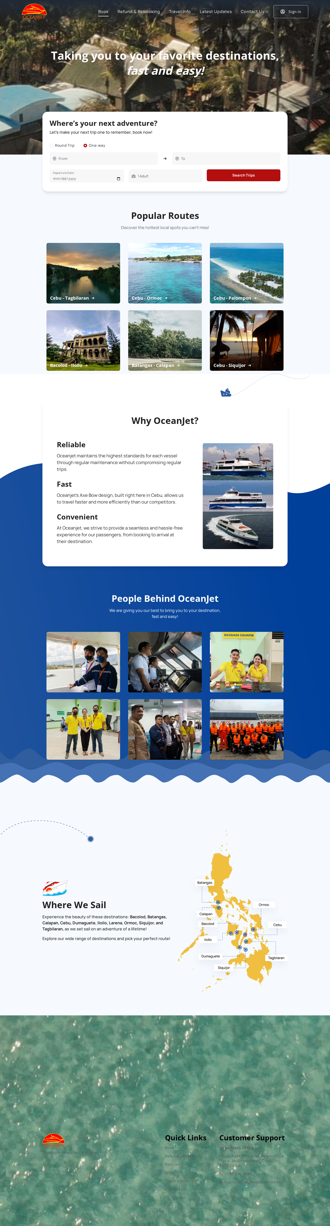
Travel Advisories (180, 1180)
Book (169, 1147)
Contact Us (175, 1189)
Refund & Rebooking (183, 1156)
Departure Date (63, 173)
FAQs (169, 1172)
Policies (172, 1164)
